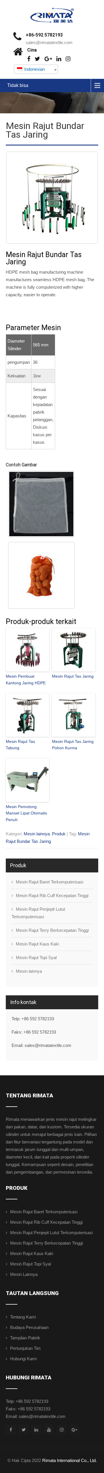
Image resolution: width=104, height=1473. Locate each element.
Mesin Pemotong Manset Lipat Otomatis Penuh (26, 813)
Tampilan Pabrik (25, 1337)
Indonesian (34, 69)
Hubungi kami (23, 1358)
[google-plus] (48, 59)
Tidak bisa (17, 85)
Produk (59, 833)
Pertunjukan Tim (25, 1348)
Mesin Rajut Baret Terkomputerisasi (49, 881)
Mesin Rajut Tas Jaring (73, 676)
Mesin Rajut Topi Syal (36, 957)
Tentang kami (23, 1316)
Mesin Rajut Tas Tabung (20, 744)
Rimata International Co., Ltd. (69, 1460)
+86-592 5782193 (44, 35)
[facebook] (28, 59)
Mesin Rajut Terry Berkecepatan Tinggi (52, 930)
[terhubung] (58, 59)
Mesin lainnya (37, 833)
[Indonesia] (37, 59)
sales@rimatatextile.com (49, 42)
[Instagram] (68, 59)
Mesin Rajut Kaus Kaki (37, 943)
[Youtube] (49, 1430)
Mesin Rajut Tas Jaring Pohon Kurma (73, 744)
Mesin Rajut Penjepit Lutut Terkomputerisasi (38, 913)
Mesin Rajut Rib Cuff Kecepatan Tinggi (52, 895)
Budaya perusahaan (29, 1327)
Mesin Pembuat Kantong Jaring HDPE (26, 679)
